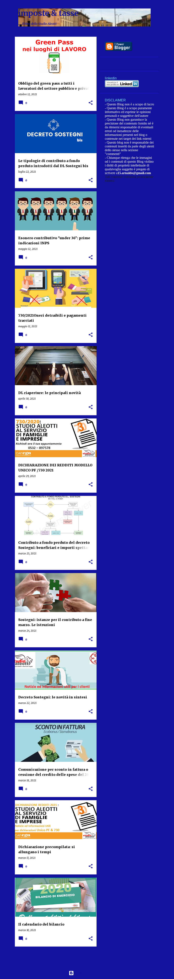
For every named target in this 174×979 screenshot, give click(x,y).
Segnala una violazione (122, 64)
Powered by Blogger (89, 973)
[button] (90, 103)
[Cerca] (156, 13)
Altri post (55, 958)
